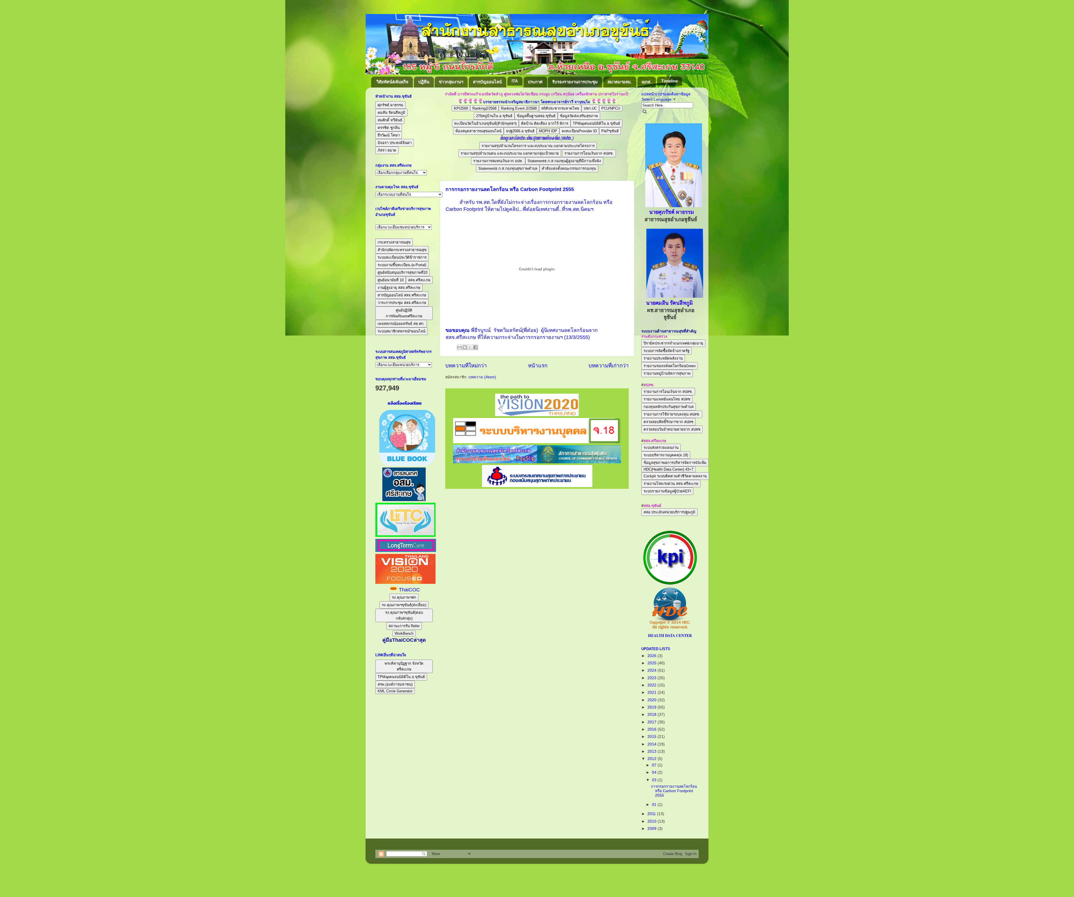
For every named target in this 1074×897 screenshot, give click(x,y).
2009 (652, 829)
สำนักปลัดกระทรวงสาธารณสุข (402, 250)
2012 (652, 759)
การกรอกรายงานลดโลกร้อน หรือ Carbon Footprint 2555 (510, 189)
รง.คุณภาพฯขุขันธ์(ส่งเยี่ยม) (404, 605)
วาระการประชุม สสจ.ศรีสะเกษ (402, 303)
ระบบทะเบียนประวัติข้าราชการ (402, 257)
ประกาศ (535, 81)
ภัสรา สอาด (387, 150)
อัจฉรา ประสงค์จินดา (395, 143)
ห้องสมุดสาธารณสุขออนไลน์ (478, 131)
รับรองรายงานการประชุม (575, 81)
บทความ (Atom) (482, 377)
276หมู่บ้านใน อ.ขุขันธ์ (494, 116)
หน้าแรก (537, 366)
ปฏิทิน (423, 81)
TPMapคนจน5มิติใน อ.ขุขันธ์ (596, 123)
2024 (652, 670)
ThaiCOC (409, 590)
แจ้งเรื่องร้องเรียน (404, 403)
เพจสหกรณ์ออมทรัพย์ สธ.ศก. (401, 324)
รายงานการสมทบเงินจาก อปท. (498, 161)
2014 (652, 744)
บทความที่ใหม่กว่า (466, 366)
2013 (652, 751)
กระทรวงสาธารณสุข (394, 242)
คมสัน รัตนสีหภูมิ (391, 112)
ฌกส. (646, 81)
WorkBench (404, 633)
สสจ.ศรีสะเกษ (419, 280)
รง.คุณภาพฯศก (404, 597)
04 (655, 772)
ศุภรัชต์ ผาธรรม (390, 105)
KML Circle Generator (395, 691)
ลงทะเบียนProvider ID (579, 131)
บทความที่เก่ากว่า (608, 366)
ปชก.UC (590, 108)
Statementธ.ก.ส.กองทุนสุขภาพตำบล (507, 168)
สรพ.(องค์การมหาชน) (395, 684)
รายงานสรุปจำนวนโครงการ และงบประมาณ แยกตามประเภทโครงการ (538, 146)
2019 (652, 707)
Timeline (669, 81)
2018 (652, 714)
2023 (652, 678)
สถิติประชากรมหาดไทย (560, 108)
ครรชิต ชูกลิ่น (389, 128)
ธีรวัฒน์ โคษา (389, 135)
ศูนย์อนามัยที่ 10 (391, 280)
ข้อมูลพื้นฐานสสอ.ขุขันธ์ (536, 116)
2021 (652, 692)
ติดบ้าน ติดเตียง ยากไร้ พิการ (544, 123)
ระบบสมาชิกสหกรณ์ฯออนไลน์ (401, 331)
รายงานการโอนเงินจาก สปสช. (589, 153)
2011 (652, 814)
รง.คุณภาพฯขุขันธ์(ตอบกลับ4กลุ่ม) (404, 615)
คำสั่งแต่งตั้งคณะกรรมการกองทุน (569, 168)
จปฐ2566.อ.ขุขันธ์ (520, 131)
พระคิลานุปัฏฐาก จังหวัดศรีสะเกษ (404, 666)
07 (655, 765)
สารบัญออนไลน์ (487, 81)
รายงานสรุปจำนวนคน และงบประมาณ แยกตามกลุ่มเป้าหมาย (510, 153)
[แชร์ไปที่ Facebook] (475, 347)
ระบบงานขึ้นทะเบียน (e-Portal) (402, 265)
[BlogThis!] (465, 347)
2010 (652, 821)
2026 (652, 656)
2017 (652, 722)
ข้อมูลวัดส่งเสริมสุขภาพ (579, 116)
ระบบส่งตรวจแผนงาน (661, 447)
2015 (652, 737)
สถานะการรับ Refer (404, 626)
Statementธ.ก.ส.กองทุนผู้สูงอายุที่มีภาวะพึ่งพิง (564, 161)
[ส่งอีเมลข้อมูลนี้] (459, 347)
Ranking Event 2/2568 (519, 108)
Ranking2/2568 (484, 108)
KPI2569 (461, 108)
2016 (652, 729)
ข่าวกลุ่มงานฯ (451, 81)
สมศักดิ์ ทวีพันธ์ (390, 120)
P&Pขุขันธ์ (610, 131)
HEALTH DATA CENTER (670, 635)
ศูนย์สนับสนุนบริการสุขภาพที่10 (402, 272)
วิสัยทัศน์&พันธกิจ (392, 81)
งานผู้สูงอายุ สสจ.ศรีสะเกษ (399, 287)
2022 (652, 685)
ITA (515, 81)
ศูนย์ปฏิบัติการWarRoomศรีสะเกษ (404, 313)
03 (655, 780)
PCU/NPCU (610, 108)
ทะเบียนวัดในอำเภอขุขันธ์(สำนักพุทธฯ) (485, 123)
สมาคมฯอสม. (619, 81)
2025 (652, 663)
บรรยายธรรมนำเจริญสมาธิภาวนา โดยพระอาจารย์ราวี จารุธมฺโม (536, 102)
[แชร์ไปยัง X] (470, 347)
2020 (652, 700)
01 (655, 804)
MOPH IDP (548, 131)
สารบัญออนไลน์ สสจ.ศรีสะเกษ (402, 295)
